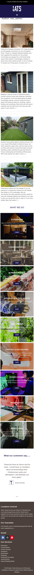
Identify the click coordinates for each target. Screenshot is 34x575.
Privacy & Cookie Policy (16, 570)
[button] (17, 14)
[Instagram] (7, 537)
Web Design (27, 570)
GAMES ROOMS (17, 377)
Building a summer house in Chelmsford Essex (14, 67)
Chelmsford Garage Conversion (16, 21)
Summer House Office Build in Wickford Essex (15, 112)
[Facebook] (3, 537)
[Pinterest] (12, 537)
